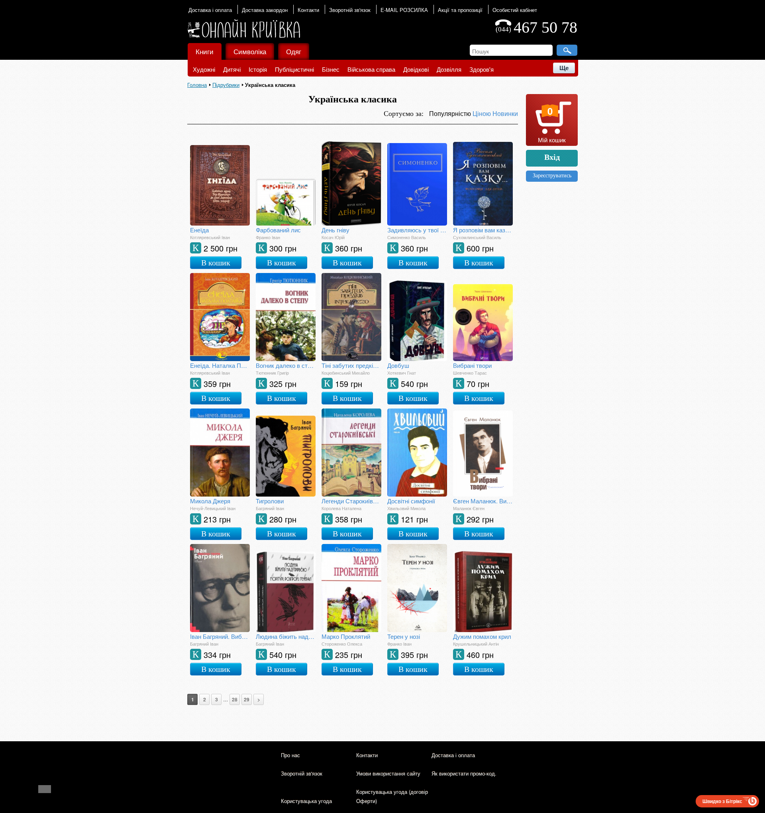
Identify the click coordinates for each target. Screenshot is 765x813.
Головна (197, 84)
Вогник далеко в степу (286, 365)
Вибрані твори (472, 365)
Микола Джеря (210, 501)
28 (234, 699)
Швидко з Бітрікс (722, 801)
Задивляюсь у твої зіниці (417, 230)
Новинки (505, 113)
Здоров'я (481, 69)
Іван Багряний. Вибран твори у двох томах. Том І (220, 636)
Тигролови (270, 501)
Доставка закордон (265, 10)
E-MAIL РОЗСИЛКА (404, 10)
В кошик (215, 262)
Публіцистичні (294, 69)
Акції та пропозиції (460, 10)
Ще (564, 68)
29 (246, 699)
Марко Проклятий (346, 636)
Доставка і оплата (210, 10)
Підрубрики (225, 84)
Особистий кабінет (514, 10)
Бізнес (330, 69)
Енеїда (199, 230)
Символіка (249, 51)
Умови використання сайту (388, 773)
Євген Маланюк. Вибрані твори (483, 501)
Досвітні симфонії (411, 501)
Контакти (308, 10)
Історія (258, 69)
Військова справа (371, 69)
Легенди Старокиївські (351, 501)
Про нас (290, 755)
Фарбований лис (278, 230)
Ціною (482, 113)
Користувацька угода (306, 801)
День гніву (335, 230)
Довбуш (398, 365)
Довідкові (416, 69)
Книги (205, 51)
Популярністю (451, 113)
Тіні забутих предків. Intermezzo (351, 365)
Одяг (293, 51)
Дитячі (232, 69)
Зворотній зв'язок (350, 10)
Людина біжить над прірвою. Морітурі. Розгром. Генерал (286, 636)
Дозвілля (449, 69)
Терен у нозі (403, 636)
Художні (204, 69)
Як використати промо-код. (464, 773)
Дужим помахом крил (482, 636)
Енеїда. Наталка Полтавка (220, 365)
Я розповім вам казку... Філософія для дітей (483, 230)
